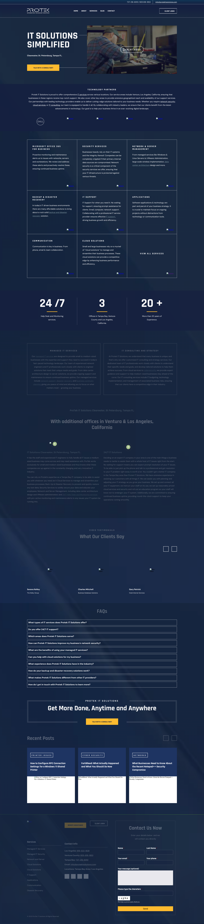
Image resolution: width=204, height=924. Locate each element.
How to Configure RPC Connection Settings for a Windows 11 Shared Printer (48, 766)
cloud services (39, 105)
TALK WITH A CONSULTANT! (43, 68)
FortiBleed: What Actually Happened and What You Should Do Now (100, 765)
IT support (110, 216)
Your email (123, 858)
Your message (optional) (128, 868)
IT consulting (54, 105)
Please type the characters (130, 889)
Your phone (152, 858)
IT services (82, 94)
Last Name (152, 848)
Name (121, 848)
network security (167, 101)
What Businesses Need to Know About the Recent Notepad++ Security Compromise (152, 766)
